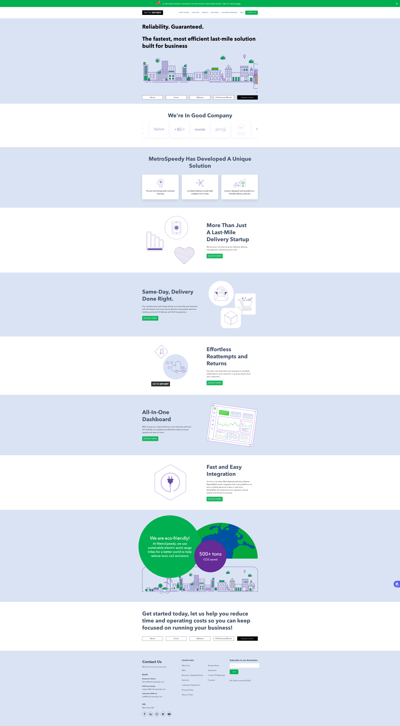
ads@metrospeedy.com (152, 696)
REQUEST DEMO (214, 256)
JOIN (234, 672)
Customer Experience (191, 685)
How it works (184, 12)
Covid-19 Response (216, 675)
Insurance (212, 670)
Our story (195, 12)
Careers (211, 680)
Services (205, 12)
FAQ (184, 670)
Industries (215, 12)
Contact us (251, 12)
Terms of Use (187, 694)
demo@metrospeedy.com (153, 682)
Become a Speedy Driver (192, 675)
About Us (186, 665)
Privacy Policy (188, 690)
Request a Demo (247, 97)
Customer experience (229, 12)
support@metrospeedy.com (154, 689)
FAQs (241, 12)
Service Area (213, 665)
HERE (238, 4)
